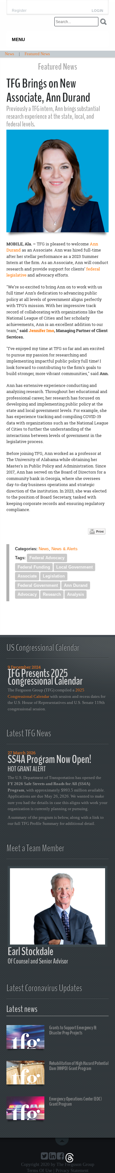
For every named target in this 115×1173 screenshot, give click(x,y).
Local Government (74, 567)
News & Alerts (64, 548)
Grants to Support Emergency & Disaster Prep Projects (72, 1030)
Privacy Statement (72, 1170)
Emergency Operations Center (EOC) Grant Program (75, 1101)
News (44, 548)
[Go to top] (63, 1141)
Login (97, 11)
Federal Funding (34, 567)
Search (103, 21)
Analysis (75, 594)
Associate (27, 576)
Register (19, 11)
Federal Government (38, 585)
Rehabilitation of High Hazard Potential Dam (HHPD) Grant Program (79, 1066)
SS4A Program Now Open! (49, 759)
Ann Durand (76, 585)
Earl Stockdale (30, 951)
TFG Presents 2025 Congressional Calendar (45, 677)
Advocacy (27, 594)
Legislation (54, 576)
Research (52, 594)
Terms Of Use (39, 1170)
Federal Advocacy (47, 557)
